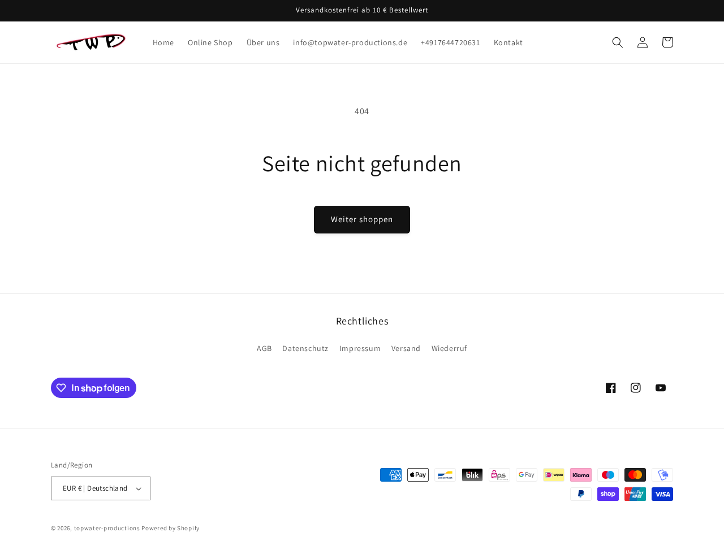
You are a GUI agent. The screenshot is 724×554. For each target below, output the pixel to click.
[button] (617, 42)
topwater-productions (107, 528)
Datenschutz (305, 348)
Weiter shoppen (362, 219)
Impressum (360, 348)
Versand (406, 348)
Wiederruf (449, 348)
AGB (264, 348)
